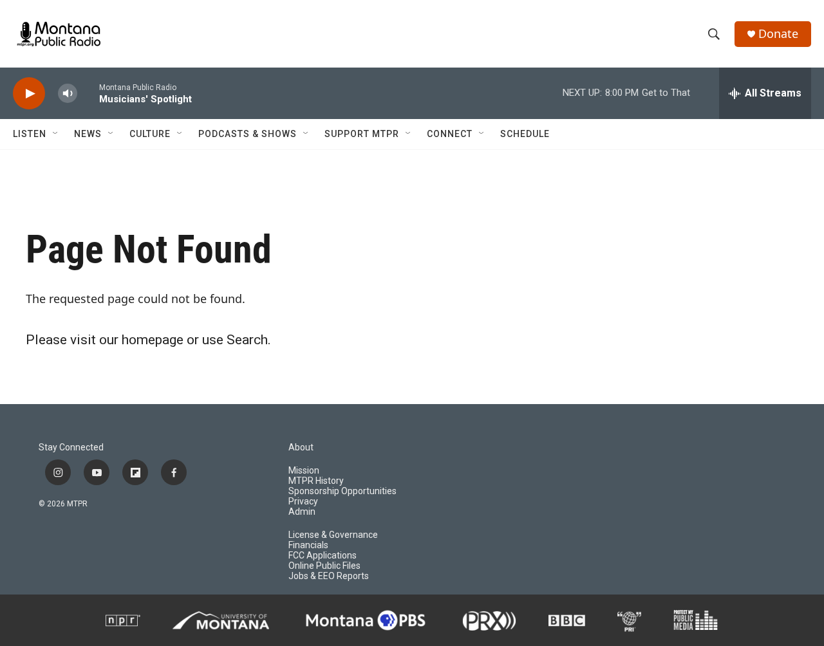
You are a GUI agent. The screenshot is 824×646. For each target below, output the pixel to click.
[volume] (68, 93)
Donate (778, 34)
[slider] (88, 93)
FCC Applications (322, 555)
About (301, 447)
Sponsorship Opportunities (342, 491)
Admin (301, 512)
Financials (308, 545)
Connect (450, 134)
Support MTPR (361, 134)
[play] (29, 93)
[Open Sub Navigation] (56, 134)
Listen (29, 134)
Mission (303, 470)
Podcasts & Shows (247, 134)
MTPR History (316, 481)
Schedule (525, 134)
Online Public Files (324, 566)
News (88, 134)
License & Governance (333, 535)
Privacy (303, 501)
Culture (150, 134)
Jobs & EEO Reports (328, 576)
